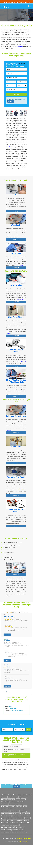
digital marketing (19, 827)
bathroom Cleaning (6, 815)
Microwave (4, 797)
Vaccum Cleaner (23, 797)
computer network (14, 825)
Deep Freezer (5, 804)
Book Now (10, 101)
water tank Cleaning (6, 813)
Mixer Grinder (5, 801)
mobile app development (7, 827)
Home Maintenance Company (24, 838)
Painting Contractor (23, 820)
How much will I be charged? (11, 746)
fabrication (27, 818)
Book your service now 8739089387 (16, 2)
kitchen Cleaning (17, 813)
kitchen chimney (12, 818)
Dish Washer (20, 801)
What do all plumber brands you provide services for (14, 755)
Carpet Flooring (16, 822)
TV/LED (18, 799)
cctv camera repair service (8, 806)
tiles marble (21, 818)
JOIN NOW (16, 786)
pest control (4, 818)
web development (6, 829)
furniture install (11, 808)
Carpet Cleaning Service (18, 829)
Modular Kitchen (25, 822)
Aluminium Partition (12, 820)
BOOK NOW (16, 211)
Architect (3, 820)
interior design (5, 825)
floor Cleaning (16, 815)
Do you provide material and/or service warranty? (14, 750)
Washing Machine (12, 794)
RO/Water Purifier (13, 797)
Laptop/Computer (27, 794)
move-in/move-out (25, 815)
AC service (4, 794)
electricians (19, 806)
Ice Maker (23, 799)
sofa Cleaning (23, 811)
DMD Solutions (23, 841)
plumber (25, 806)
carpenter (4, 808)
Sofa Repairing (20, 808)
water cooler (19, 804)
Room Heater (13, 801)
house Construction (6, 822)
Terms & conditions (22, 832)
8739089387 (19, 46)
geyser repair (11, 799)
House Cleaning (15, 811)
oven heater (4, 799)
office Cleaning (26, 813)
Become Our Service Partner (8, 832)
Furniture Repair (5, 811)
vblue (6, 7)
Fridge (19, 794)
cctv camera (12, 804)
